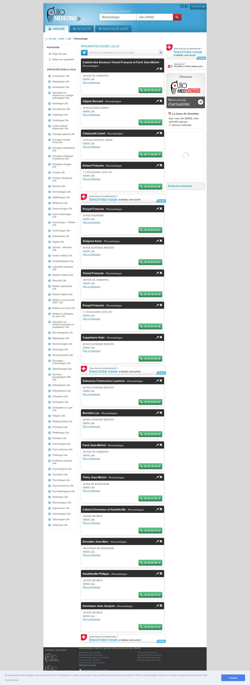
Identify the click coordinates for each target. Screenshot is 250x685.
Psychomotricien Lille (62, 485)
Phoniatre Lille (59, 438)
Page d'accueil (59, 54)
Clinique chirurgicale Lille (62, 179)
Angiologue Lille (60, 114)
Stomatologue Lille (61, 514)
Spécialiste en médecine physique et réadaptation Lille (63, 324)
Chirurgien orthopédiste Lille (63, 149)
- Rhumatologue (102, 101)
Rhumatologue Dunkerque (91, 655)
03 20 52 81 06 (152, 186)
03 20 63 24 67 (152, 230)
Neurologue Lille (60, 349)
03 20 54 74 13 (152, 530)
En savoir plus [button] (11, 680)
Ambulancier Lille (60, 87)
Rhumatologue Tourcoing (149, 660)
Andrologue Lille (60, 103)
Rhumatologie (81, 39)
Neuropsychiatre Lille (62, 355)
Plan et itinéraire (91, 82)
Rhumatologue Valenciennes (92, 663)
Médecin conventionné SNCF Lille (63, 301)
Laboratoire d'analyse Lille (62, 268)
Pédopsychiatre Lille (62, 421)
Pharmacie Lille (60, 427)
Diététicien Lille (59, 203)
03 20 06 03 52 (152, 122)
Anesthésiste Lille (61, 109)
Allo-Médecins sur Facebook (96, 670)
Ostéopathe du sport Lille (62, 408)
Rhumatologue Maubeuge (149, 657)
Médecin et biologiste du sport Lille (62, 315)
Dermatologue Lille (61, 192)
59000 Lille (89, 79)
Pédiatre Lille (58, 416)
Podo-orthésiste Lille (62, 449)
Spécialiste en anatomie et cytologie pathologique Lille (62, 95)
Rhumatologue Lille (61, 502)
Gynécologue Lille (61, 230)
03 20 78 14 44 (152, 90)
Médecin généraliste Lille (62, 287)
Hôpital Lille (58, 242)
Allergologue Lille (60, 81)
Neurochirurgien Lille (62, 344)
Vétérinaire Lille (60, 525)
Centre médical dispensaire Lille (60, 127)
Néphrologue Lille (60, 338)
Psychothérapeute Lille (63, 491)
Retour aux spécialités (63, 59)
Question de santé (115, 29)
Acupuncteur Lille (60, 76)
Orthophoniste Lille (61, 391)
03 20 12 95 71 (152, 498)
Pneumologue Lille (61, 444)
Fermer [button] (233, 677)
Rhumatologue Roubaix (90, 660)
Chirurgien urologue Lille (61, 165)
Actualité (83, 29)
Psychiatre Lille (60, 474)
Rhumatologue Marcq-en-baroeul (94, 657)
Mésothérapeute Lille (62, 332)
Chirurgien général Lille (63, 134)
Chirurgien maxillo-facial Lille (61, 141)
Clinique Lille (58, 172)
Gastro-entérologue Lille (61, 215)
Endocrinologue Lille (62, 208)
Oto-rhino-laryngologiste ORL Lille (61, 377)
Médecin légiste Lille (62, 294)
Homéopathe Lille (60, 236)
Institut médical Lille (62, 255)
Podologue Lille (59, 455)
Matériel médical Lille (62, 275)
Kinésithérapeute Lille (62, 261)
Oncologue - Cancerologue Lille (61, 362)
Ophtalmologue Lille (62, 369)
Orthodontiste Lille (61, 385)
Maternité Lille (59, 280)
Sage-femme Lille (61, 508)
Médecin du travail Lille (63, 308)
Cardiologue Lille (60, 120)
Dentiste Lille (58, 186)
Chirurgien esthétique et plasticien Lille (62, 157)
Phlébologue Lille (60, 432)
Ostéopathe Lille (60, 402)
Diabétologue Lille (61, 197)
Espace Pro (197, 6)
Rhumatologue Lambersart (149, 655)
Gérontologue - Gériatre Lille (63, 223)
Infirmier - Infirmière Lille (62, 248)
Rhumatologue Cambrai (90, 652)
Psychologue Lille (61, 480)
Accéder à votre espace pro (188, 65)
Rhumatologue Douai (147, 652)
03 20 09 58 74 (152, 562)
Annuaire (58, 29)
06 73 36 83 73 (152, 154)
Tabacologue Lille (60, 519)
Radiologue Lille (60, 497)
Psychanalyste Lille (62, 469)
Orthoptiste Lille (60, 396)
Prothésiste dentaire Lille (62, 462)
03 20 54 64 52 (152, 358)
